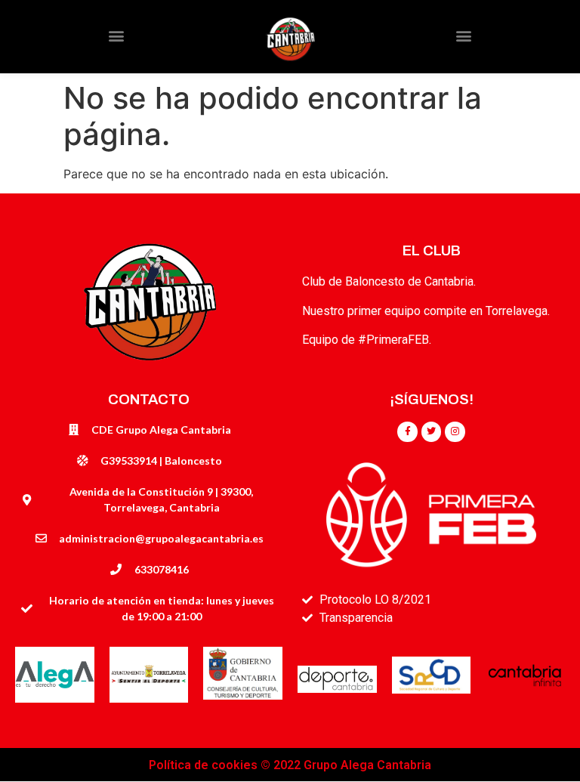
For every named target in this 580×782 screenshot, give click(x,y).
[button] (115, 35)
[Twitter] (431, 431)
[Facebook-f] (407, 431)
